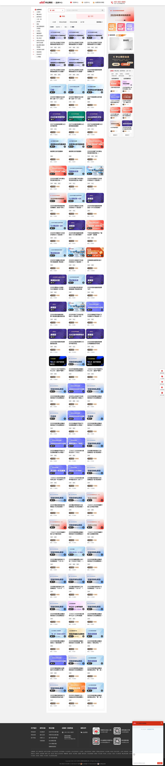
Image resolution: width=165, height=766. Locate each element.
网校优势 (33, 735)
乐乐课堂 (107, 751)
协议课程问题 (52, 740)
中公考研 (46, 755)
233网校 (81, 751)
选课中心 (59, 3)
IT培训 (113, 753)
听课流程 (42, 740)
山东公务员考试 (54, 751)
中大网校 (33, 755)
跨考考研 (126, 751)
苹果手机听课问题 (53, 735)
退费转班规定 (52, 746)
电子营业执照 (102, 763)
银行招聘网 (61, 751)
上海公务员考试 (87, 751)
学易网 (41, 755)
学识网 (104, 753)
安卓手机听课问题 (53, 732)
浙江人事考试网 (39, 751)
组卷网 (95, 753)
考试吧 (37, 755)
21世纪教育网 (90, 753)
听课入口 (42, 737)
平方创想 (100, 753)
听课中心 (75, 2)
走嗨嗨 (79, 753)
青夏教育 (66, 753)
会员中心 (87, 2)
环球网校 (131, 753)
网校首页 (33, 732)
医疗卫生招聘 (47, 751)
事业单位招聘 (125, 753)
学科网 (111, 751)
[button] (117, 20)
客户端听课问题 (53, 737)
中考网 (130, 751)
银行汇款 (42, 735)
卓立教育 (75, 753)
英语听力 (33, 753)
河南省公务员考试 (100, 751)
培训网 (52, 753)
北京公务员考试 (75, 751)
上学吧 (121, 751)
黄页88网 (84, 753)
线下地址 (33, 737)
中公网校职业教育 (53, 755)
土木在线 (109, 753)
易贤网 (70, 753)
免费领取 (116, 64)
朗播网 (93, 751)
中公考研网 (67, 751)
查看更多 (115, 135)
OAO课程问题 (53, 743)
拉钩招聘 (42, 753)
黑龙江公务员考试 (59, 753)
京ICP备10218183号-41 (65, 763)
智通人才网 (47, 753)
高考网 (37, 753)
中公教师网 (118, 753)
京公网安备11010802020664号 (89, 763)
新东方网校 (116, 751)
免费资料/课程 (99, 2)
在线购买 (42, 732)
